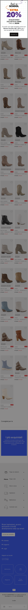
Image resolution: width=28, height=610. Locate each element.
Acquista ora (14, 34)
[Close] (25, 2)
